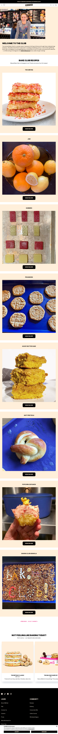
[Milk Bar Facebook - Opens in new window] (8, 694)
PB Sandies (29, 277)
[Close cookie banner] (57, 726)
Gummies (29, 208)
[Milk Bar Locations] (4, 5)
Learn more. (31, 729)
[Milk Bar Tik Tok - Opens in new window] (5, 694)
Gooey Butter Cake (29, 346)
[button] (1, 5)
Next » (36, 621)
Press (2, 717)
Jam (29, 139)
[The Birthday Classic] (18, 657)
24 (33, 621)
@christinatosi (25, 51)
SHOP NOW (29, 2)
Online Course (33, 713)
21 (28, 621)
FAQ (2, 706)
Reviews (32, 703)
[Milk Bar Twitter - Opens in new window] (2, 694)
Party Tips (3, 724)
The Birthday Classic (17, 675)
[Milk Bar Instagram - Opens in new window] (11, 694)
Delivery (32, 706)
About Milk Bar (4, 703)
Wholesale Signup (34, 717)
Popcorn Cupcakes (29, 484)
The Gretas (29, 70)
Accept (17, 731)
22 (30, 621)
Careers (3, 713)
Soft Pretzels (29, 415)
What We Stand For (6, 720)
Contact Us (4, 710)
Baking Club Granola (29, 553)
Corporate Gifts (34, 710)
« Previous (23, 621)
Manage (44, 731)
